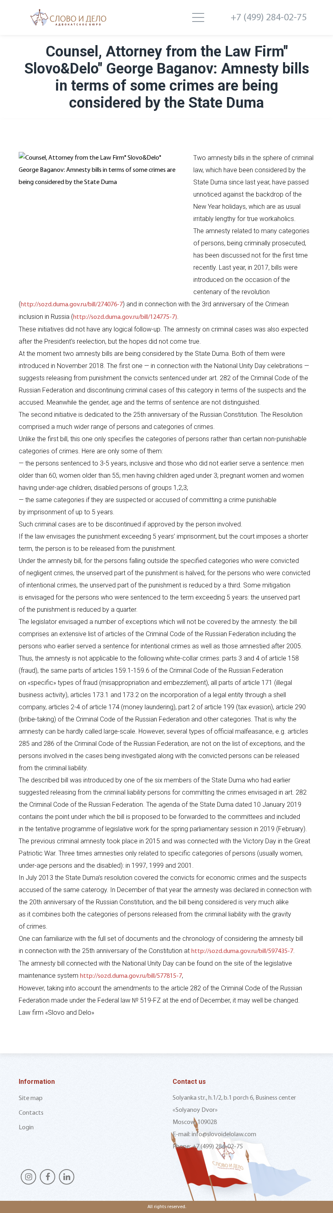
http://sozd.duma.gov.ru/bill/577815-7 (131, 976)
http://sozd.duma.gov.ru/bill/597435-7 (242, 951)
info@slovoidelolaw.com (224, 1134)
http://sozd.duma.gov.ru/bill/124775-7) (125, 317)
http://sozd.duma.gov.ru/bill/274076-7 (72, 304)
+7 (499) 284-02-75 (269, 18)
